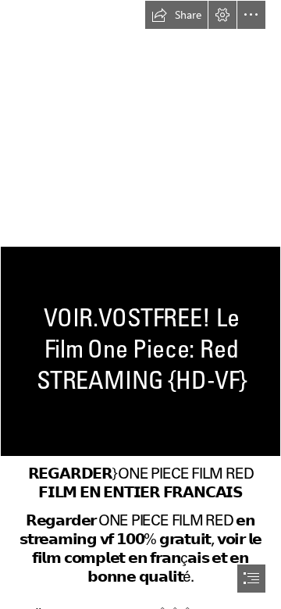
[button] (176, 15)
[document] (140, 304)
